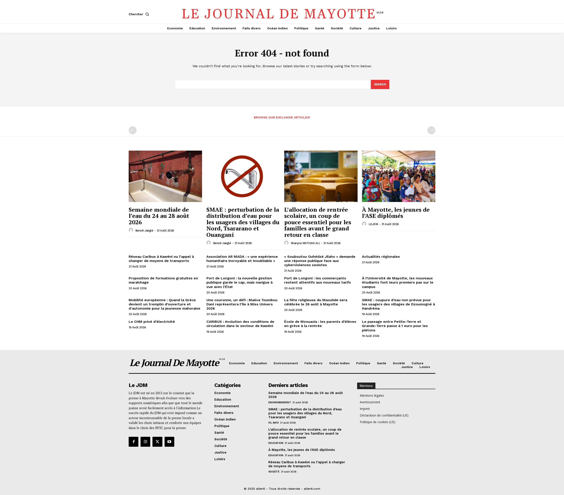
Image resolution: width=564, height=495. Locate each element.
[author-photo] (131, 230)
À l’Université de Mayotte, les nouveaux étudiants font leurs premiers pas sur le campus (397, 282)
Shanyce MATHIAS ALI (305, 243)
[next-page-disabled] (431, 130)
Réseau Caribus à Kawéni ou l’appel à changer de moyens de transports (161, 258)
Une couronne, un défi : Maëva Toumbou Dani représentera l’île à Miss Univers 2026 (241, 304)
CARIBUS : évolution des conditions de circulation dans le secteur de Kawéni (240, 323)
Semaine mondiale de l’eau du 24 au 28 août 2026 (159, 216)
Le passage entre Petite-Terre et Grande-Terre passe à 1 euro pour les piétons (395, 325)
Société (274, 471)
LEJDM (373, 224)
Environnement (279, 402)
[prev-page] (133, 130)
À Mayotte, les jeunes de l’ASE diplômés (396, 213)
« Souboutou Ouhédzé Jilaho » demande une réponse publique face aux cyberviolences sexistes (319, 260)
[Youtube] (169, 441)
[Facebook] (133, 441)
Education (275, 443)
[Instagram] (145, 441)
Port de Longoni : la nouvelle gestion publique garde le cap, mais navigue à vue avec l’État (239, 282)
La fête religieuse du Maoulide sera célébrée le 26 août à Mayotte (315, 302)
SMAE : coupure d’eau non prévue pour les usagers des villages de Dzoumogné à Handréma (398, 304)
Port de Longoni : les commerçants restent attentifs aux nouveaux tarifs (317, 280)
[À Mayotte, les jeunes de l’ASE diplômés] (398, 176)
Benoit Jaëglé (144, 230)
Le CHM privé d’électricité (152, 321)
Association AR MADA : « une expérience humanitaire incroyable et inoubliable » (242, 258)
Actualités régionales (381, 256)
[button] (140, 14)
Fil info (273, 422)
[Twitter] (157, 441)
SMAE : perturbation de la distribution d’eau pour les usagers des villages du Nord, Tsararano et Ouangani (242, 222)
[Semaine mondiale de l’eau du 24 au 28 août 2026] (165, 176)
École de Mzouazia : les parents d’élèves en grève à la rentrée (320, 323)
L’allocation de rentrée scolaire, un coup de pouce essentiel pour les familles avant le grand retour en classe (317, 222)
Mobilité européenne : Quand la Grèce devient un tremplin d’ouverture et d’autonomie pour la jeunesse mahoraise (164, 304)
